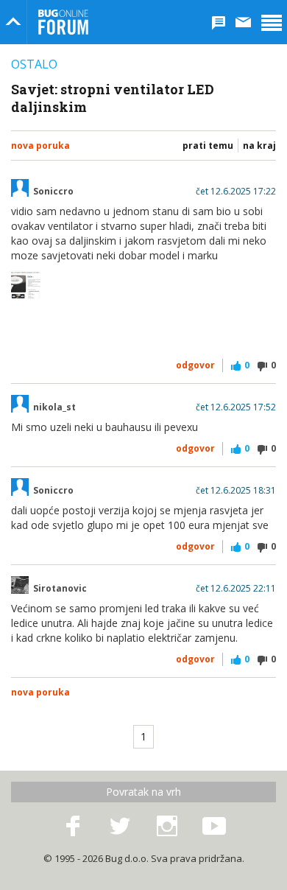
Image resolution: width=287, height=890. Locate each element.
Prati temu (208, 145)
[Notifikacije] (218, 22)
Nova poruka (40, 145)
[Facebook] (73, 826)
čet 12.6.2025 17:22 (236, 191)
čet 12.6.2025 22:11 (236, 589)
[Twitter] (120, 826)
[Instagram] (167, 826)
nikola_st (54, 407)
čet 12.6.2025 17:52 (236, 407)
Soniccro (53, 191)
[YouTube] (214, 826)
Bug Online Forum (63, 22)
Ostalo (34, 64)
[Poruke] (243, 22)
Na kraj (259, 145)
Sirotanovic (60, 589)
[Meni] (271, 22)
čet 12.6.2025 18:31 (236, 491)
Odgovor (195, 365)
